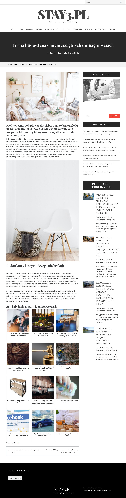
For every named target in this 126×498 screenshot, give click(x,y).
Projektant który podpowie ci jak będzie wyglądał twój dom (60, 451)
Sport (112, 29)
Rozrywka (65, 29)
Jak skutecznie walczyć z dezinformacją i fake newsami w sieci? (98, 173)
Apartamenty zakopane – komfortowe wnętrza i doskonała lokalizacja (99, 157)
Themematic (106, 490)
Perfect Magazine (94, 490)
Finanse (29, 29)
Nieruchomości (51, 29)
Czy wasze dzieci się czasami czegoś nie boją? (25, 451)
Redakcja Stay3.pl (73, 53)
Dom (21, 29)
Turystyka (77, 29)
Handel (39, 29)
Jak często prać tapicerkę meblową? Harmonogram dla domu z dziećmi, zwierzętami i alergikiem (100, 132)
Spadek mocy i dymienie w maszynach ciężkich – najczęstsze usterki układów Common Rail (99, 140)
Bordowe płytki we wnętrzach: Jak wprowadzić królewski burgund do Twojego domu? (98, 165)
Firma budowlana (43, 296)
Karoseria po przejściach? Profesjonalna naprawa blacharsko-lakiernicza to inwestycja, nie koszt (99, 148)
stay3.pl (63, 14)
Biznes (13, 29)
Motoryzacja (101, 29)
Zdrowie (88, 29)
